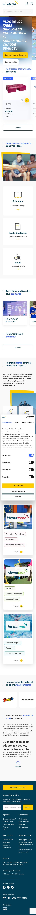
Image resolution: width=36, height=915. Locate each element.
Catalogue (22, 824)
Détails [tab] (17, 422)
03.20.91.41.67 (23, 852)
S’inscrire (28, 807)
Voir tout (18, 128)
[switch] (31, 462)
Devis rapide (23, 819)
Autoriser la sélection (18, 491)
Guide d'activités (24, 822)
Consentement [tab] (7, 422)
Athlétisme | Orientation (14, 545)
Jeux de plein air (12, 599)
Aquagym (9, 648)
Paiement (6, 827)
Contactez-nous (8, 822)
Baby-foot (9, 588)
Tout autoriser (18, 485)
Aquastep (8, 104)
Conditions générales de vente (11, 871)
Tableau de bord (8, 839)
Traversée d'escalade (14, 594)
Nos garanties (23, 827)
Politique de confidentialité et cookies (13, 874)
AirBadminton (11, 539)
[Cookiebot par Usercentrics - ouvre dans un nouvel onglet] (26, 417)
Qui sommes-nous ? (9, 819)
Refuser (18, 496)
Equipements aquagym (14, 653)
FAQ (4, 830)
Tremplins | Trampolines (15, 534)
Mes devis (6, 845)
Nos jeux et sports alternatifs (15, 55)
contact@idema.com (25, 850)
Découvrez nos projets (18, 787)
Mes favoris (7, 848)
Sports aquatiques (12, 643)
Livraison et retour (8, 824)
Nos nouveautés (11, 62)
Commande (6, 842)
